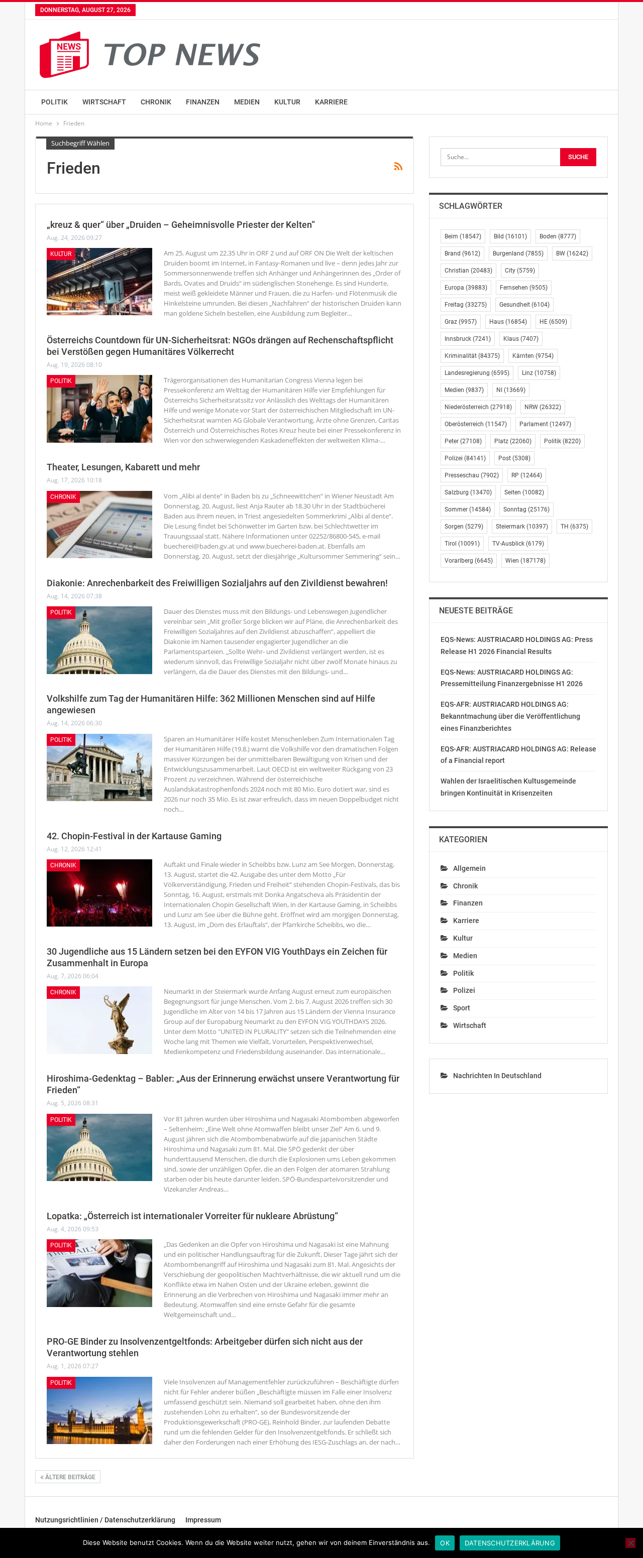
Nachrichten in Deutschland (497, 1076)
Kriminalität (472, 355)
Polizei (465, 458)
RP (526, 475)
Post (514, 458)
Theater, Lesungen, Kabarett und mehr (123, 467)
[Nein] (630, 1543)
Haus (508, 321)
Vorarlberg (469, 560)
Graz (461, 321)
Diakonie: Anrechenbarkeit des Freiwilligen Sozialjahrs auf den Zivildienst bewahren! (217, 583)
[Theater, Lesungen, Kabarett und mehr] (99, 524)
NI (510, 390)
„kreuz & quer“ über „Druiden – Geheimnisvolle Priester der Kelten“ (181, 224)
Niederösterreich (478, 407)
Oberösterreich (476, 424)
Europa (466, 287)
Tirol (462, 543)
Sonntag (526, 509)
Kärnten (533, 355)
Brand (462, 253)
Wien (525, 560)
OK (445, 1543)
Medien (247, 102)
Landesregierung (477, 372)
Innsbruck (468, 338)
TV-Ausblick (518, 543)
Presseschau (472, 475)
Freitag (466, 304)
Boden (558, 236)
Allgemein (469, 868)
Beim (463, 236)
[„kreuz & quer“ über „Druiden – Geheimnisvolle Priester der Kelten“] (99, 281)
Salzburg (468, 492)
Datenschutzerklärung (510, 1543)
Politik (54, 102)
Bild (510, 236)
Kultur (287, 102)
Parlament (545, 424)
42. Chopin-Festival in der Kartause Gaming (134, 836)
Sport (461, 1008)
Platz (512, 441)
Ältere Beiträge (69, 1477)
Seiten (524, 492)
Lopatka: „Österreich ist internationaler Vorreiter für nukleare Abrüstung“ (192, 1216)
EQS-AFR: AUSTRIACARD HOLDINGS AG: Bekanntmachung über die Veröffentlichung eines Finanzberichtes (510, 716)
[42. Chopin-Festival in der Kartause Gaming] (99, 893)
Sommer (468, 509)
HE (553, 321)
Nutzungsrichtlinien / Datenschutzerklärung (105, 1520)
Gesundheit (524, 304)
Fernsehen (524, 287)
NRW (542, 407)
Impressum (203, 1520)
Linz (539, 372)
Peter (463, 441)
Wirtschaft (104, 102)
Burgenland (518, 253)
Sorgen (464, 526)
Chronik (156, 102)
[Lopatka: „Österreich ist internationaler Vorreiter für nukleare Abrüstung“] (99, 1273)
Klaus (521, 338)
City (520, 270)
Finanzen (203, 102)
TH (574, 526)
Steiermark (522, 526)
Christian (468, 270)
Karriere (331, 102)
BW (572, 253)
